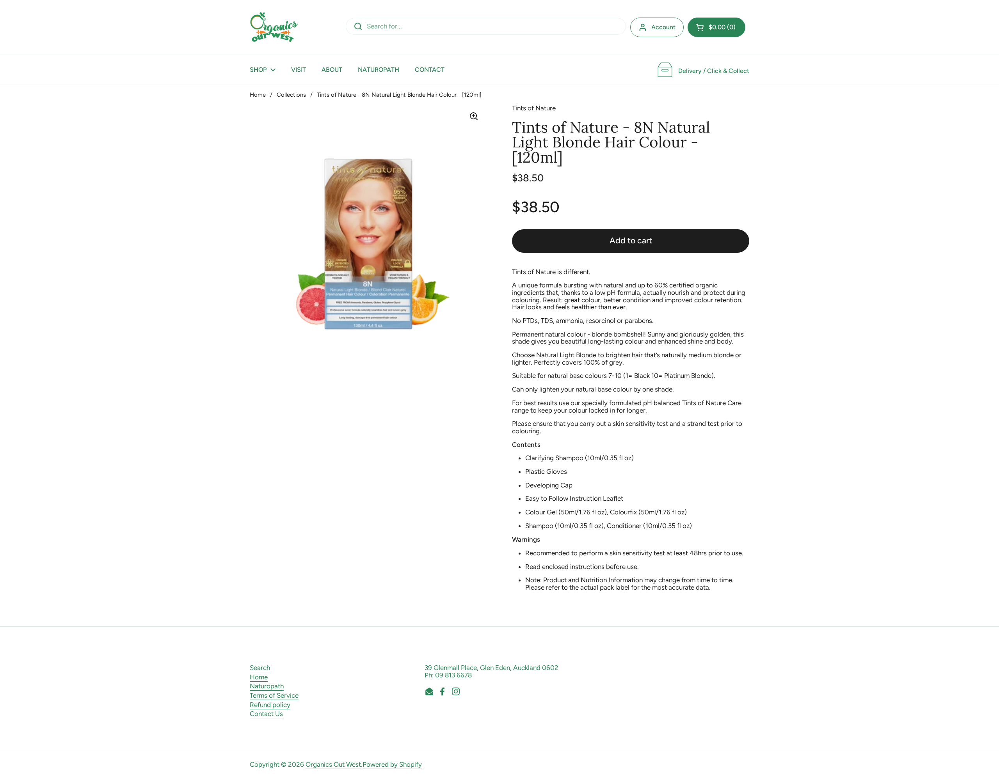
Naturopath (267, 686)
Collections (291, 94)
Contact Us (266, 714)
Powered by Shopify (392, 764)
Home (258, 94)
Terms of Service (274, 695)
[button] (716, 27)
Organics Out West (333, 764)
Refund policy (270, 705)
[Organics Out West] (274, 27)
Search (260, 668)
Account (663, 27)
